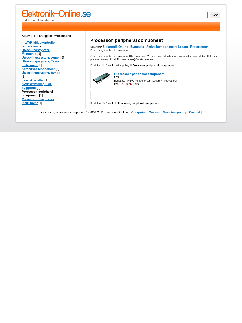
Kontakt (194, 112)
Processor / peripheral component (139, 74)
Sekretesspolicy (174, 112)
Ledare (183, 46)
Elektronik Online (115, 46)
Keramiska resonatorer (38, 69)
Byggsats (137, 46)
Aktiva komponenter (161, 46)
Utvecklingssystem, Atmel (41, 57)
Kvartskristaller (33, 80)
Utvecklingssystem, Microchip (36, 52)
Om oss (154, 112)
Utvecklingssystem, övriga (41, 72)
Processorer (199, 46)
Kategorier (138, 112)
